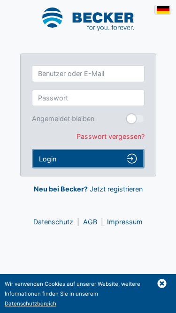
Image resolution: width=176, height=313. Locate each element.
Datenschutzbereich (30, 303)
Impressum (125, 222)
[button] (162, 283)
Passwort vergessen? (111, 136)
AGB (90, 222)
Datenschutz (53, 222)
